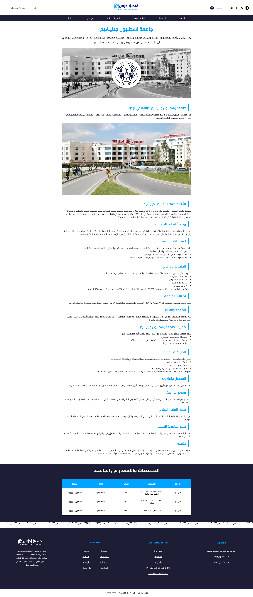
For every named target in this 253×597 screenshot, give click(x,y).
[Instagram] (231, 8)
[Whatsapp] (242, 8)
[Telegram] (247, 8)
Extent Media (124, 593)
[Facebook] (237, 8)
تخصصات (104, 557)
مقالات (104, 551)
